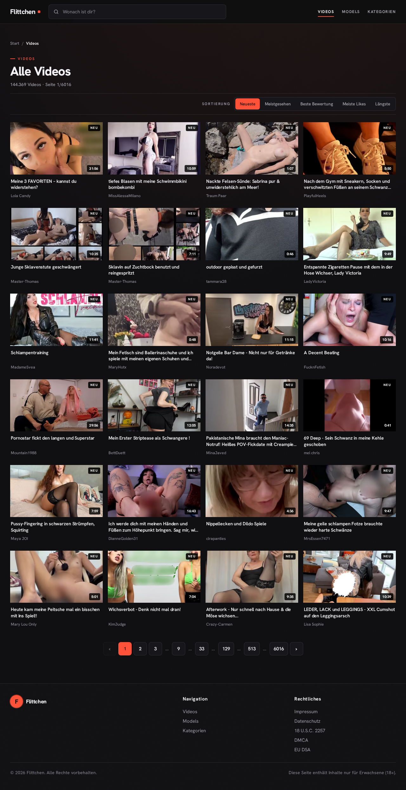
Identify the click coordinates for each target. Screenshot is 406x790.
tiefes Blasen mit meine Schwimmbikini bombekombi (147, 184)
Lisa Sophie (314, 624)
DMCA (301, 740)
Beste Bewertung (316, 104)
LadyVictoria (315, 281)
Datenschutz (307, 721)
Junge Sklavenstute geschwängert (46, 267)
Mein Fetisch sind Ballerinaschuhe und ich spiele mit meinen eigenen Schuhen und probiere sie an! (150, 355)
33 (201, 649)
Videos (326, 11)
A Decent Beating (321, 352)
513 (252, 649)
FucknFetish (314, 367)
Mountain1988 (23, 452)
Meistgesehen (278, 104)
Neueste (247, 104)
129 (226, 649)
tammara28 (216, 281)
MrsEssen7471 (317, 538)
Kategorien (382, 11)
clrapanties (216, 538)
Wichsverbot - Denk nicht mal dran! (144, 609)
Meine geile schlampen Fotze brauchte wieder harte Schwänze (343, 527)
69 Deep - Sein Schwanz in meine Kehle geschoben (344, 441)
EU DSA (302, 750)
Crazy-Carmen (219, 624)
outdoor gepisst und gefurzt (234, 267)
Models (351, 11)
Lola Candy (21, 195)
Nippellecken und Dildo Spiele (236, 524)
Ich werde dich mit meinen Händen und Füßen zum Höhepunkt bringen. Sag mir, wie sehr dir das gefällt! (153, 527)
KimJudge (117, 624)
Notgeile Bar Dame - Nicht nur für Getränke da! (250, 355)
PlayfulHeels (315, 195)
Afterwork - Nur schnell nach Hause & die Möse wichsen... (248, 612)
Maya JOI (19, 538)
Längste (382, 104)
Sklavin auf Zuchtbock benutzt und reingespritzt (143, 270)
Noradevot (215, 367)
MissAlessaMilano (124, 195)
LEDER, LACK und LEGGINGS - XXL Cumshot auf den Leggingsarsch (349, 612)
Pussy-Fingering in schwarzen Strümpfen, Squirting (53, 527)
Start (14, 43)
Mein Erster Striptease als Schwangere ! (149, 438)
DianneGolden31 (123, 538)
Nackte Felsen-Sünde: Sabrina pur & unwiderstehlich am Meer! (243, 184)
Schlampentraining (30, 352)
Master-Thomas (25, 281)
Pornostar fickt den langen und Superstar (53, 438)
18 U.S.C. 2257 (309, 730)
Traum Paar (216, 195)
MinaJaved (216, 452)
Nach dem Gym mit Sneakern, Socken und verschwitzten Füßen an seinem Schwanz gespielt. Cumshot (347, 184)
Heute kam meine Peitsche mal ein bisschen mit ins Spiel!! (55, 612)
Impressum (306, 711)
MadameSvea (23, 367)
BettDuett (116, 452)
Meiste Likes (354, 104)
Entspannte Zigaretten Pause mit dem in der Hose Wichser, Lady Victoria (348, 270)
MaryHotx (117, 367)
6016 (279, 649)
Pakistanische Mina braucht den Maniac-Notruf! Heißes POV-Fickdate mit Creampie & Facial (249, 441)
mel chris (312, 452)
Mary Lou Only (24, 624)
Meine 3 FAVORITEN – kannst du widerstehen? (43, 184)
